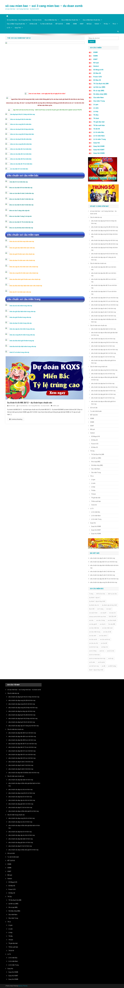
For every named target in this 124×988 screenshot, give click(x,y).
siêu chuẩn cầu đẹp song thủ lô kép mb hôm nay (104, 235)
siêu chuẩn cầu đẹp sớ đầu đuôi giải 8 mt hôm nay (103, 403)
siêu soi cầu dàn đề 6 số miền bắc (20, 154)
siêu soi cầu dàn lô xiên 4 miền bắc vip (21, 205)
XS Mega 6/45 (98, 70)
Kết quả (89, 24)
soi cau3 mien (93, 613)
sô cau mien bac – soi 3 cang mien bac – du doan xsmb (44, 6)
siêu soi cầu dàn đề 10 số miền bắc (21, 164)
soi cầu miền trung (94, 632)
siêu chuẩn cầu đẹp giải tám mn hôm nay (103, 353)
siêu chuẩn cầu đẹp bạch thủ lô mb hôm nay (104, 253)
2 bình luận (56, 405)
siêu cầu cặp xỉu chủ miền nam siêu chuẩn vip (23, 266)
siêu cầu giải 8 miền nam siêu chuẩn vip (21, 254)
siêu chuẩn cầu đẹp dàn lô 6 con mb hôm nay (104, 301)
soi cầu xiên (92, 635)
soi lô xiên (92, 662)
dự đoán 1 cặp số (94, 597)
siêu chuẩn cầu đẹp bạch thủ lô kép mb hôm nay (104, 249)
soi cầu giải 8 (93, 624)
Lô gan (95, 104)
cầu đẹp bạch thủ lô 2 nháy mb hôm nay (22, 114)
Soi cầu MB (111, 624)
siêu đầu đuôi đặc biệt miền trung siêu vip (22, 346)
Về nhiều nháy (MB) (100, 94)
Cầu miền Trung (99, 101)
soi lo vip (110, 658)
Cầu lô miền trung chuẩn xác (16, 24)
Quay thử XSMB (98, 146)
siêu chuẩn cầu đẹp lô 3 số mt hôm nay (103, 398)
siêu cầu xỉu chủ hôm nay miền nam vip (21, 241)
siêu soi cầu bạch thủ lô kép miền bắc (22, 129)
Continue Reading (16, 419)
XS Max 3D (97, 80)
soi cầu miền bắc (94, 628)
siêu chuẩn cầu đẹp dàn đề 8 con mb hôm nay (103, 280)
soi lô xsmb (101, 662)
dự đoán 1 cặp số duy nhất (97, 601)
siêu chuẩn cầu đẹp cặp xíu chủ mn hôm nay (104, 349)
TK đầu (95, 115)
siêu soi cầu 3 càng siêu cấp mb (19, 210)
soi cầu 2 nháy (100, 620)
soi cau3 (108, 609)
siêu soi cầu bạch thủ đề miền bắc (21, 139)
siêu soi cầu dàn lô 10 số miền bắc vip (21, 222)
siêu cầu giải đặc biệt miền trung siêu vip (22, 311)
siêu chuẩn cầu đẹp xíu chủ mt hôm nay (103, 373)
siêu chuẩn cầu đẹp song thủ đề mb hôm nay (104, 227)
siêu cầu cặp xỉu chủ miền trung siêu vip (22, 329)
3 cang (91, 594)
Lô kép (95, 111)
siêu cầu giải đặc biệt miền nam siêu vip (22, 248)
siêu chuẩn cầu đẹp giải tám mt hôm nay (103, 394)
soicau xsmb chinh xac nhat (97, 616)
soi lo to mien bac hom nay (97, 658)
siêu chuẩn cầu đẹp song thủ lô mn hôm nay (104, 342)
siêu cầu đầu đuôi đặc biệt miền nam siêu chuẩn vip (25, 285)
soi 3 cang (100, 609)
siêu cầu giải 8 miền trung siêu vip (20, 317)
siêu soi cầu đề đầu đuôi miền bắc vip (21, 228)
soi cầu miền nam (107, 628)
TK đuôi (96, 118)
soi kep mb (104, 647)
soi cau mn (112, 613)
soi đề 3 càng (112, 666)
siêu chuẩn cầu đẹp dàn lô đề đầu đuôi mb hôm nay (103, 321)
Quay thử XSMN (99, 153)
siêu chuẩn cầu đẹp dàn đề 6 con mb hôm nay (103, 274)
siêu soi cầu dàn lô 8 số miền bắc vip (20, 187)
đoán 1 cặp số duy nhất (96, 670)
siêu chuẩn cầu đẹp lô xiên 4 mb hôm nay (103, 316)
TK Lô (114, 24)
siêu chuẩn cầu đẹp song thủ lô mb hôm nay (104, 230)
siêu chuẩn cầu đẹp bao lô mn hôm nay (103, 346)
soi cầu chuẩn (112, 620)
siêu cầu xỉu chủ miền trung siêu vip (20, 305)
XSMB (68, 24)
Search (92, 41)
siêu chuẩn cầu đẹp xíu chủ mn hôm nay (103, 338)
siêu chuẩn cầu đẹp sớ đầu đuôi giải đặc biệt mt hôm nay (104, 378)
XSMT (82, 24)
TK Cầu (106, 24)
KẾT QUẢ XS (59, 24)
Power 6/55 (97, 77)
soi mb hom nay (94, 666)
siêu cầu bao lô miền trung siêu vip (20, 323)
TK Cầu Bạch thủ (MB (100, 84)
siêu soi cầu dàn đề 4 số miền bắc (20, 149)
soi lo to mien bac (94, 654)
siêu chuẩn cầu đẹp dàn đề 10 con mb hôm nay (104, 287)
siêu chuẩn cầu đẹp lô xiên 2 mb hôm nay (103, 308)
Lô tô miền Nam (99, 136)
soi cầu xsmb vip (105, 639)
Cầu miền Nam (98, 97)
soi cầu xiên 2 (103, 635)
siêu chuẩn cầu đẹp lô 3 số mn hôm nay (103, 357)
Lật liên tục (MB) (99, 87)
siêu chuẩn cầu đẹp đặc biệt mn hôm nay (103, 329)
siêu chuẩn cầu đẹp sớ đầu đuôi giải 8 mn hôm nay (103, 362)
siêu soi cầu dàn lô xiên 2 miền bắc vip (21, 193)
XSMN (75, 24)
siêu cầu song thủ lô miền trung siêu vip (22, 335)
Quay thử (18, 27)
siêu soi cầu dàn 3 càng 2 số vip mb (20, 216)
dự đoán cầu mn (94, 605)
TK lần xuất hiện (99, 125)
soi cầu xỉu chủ (93, 643)
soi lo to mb (110, 651)
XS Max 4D (97, 73)
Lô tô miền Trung (99, 139)
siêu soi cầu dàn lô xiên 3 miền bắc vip (21, 199)
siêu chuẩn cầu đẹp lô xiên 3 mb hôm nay (103, 312)
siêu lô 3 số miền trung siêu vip (19, 352)
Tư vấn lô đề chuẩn (46, 24)
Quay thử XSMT (99, 150)
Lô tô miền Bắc (98, 132)
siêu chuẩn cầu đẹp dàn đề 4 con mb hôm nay (103, 268)
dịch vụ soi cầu (112, 594)
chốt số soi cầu (100, 594)
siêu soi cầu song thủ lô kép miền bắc (22, 134)
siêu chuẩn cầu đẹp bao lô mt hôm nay (102, 383)
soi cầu (91, 620)
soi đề (103, 666)
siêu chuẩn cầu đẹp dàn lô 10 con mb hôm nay (104, 293)
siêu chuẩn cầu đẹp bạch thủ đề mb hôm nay (104, 244)
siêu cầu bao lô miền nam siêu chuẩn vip (22, 260)
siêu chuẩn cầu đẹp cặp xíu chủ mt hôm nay (104, 387)
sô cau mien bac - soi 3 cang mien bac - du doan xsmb (33, 405)
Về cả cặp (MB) (98, 91)
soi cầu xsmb (93, 639)
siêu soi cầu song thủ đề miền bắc (21, 144)
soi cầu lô (102, 624)
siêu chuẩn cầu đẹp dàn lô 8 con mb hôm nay (104, 305)
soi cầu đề (104, 643)
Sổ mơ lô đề (33, 24)
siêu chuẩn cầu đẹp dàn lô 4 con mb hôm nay (104, 297)
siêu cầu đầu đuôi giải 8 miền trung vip (21, 340)
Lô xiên (96, 108)
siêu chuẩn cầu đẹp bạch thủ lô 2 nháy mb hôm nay (103, 222)
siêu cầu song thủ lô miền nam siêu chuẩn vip (23, 273)
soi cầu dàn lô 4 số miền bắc (19, 169)
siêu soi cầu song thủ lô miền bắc (20, 124)
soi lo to (101, 651)
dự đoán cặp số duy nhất (109, 605)
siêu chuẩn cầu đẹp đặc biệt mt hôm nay (103, 390)
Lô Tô (8, 27)
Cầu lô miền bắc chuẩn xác (69, 20)
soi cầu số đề (107, 632)
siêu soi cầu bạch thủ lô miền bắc (20, 119)
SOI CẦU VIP (112, 616)
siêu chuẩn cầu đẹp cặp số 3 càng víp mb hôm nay (103, 258)
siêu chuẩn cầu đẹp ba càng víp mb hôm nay (104, 240)
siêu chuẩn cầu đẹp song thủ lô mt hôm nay (104, 370)
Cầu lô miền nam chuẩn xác (91, 20)
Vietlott (97, 24)
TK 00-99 (96, 129)
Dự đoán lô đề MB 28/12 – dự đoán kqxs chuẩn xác (29, 402)
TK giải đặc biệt (99, 122)
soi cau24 (103, 613)
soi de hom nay (93, 647)
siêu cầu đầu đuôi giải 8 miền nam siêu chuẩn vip (24, 279)
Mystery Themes (22, 986)
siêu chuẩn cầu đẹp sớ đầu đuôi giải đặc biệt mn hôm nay (104, 334)
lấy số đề (91, 609)
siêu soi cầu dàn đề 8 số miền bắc (20, 159)
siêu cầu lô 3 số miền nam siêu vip (20, 292)
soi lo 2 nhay (93, 651)
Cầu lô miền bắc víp (51, 20)
